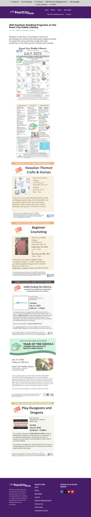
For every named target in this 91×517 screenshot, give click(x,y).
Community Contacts (41, 510)
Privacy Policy (39, 507)
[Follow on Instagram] (72, 491)
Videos (59, 10)
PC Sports (15, 2)
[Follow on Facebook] (61, 491)
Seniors (32, 30)
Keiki (17, 30)
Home (46, 10)
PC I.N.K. (53, 4)
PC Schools (39, 2)
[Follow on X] (65, 491)
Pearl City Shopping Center (55, 14)
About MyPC (67, 10)
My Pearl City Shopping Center (56, 2)
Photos (53, 10)
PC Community (27, 2)
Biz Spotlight (75, 2)
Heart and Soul (42, 4)
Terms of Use (39, 504)
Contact (68, 14)
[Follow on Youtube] (68, 491)
